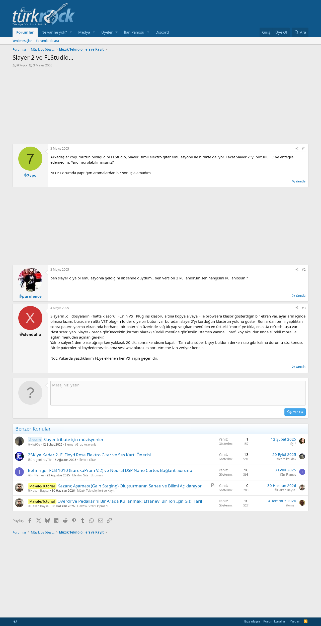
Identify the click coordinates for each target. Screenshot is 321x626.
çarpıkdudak (287, 459)
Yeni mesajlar (22, 40)
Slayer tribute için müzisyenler (73, 439)
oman (292, 505)
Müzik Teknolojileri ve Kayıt (95, 490)
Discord (162, 32)
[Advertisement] (160, 105)
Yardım (295, 621)
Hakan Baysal (39, 491)
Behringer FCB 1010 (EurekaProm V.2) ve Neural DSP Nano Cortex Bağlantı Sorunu (110, 470)
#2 (304, 269)
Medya (84, 32)
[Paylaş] (297, 149)
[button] (70, 32)
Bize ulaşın (252, 621)
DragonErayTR (40, 460)
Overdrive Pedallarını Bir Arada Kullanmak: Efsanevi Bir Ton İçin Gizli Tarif (129, 501)
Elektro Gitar (87, 460)
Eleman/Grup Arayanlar (81, 444)
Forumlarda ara (47, 40)
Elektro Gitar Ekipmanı (87, 475)
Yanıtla (300, 181)
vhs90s (35, 445)
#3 (304, 308)
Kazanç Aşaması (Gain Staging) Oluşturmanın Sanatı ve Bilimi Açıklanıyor (129, 486)
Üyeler (107, 32)
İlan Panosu (134, 32)
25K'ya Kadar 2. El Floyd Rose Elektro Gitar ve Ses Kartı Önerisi (89, 455)
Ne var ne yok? (54, 32)
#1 (304, 148)
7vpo (23, 65)
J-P (294, 444)
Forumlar (25, 32)
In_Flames (37, 475)
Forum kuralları (274, 621)
